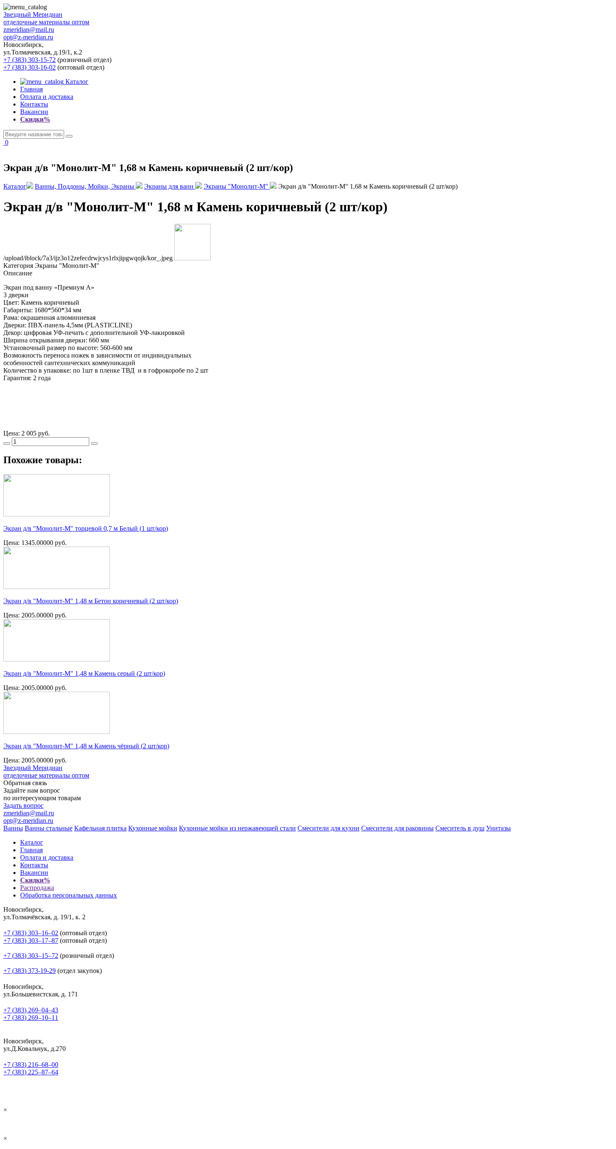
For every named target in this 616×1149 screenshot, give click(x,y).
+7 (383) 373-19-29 (29, 970)
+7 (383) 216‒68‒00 (30, 1064)
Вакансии (34, 111)
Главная (31, 89)
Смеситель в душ (459, 828)
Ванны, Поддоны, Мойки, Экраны (85, 186)
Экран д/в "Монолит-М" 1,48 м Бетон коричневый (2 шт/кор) (90, 600)
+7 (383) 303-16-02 (29, 67)
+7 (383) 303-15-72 (29, 59)
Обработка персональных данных (68, 895)
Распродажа (37, 887)
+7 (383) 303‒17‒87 (30, 940)
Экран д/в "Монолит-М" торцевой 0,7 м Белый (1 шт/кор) (85, 528)
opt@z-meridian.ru (28, 37)
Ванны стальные (48, 828)
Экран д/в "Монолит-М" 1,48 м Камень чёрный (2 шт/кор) (86, 746)
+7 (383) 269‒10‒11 (30, 1017)
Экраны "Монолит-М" (237, 186)
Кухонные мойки (152, 828)
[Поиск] (69, 136)
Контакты (34, 104)
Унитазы (498, 828)
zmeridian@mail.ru (28, 29)
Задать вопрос (23, 805)
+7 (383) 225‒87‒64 (30, 1072)
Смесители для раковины (397, 828)
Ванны (13, 828)
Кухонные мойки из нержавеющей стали (237, 828)
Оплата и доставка (46, 96)
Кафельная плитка (100, 828)
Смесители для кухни (329, 828)
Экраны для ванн (169, 186)
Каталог (76, 81)
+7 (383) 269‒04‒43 (30, 1010)
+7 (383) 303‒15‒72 (30, 955)
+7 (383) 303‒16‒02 (30, 932)
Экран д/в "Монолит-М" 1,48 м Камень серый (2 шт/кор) (84, 673)
